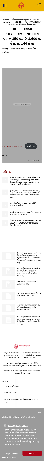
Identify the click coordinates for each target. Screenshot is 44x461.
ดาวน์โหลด (31, 146)
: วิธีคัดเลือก (6, 52)
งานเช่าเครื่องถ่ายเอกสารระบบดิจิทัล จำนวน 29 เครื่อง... (23, 204)
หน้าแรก (6, 20)
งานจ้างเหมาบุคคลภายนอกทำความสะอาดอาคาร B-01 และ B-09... (25, 213)
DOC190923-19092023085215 (12, 146)
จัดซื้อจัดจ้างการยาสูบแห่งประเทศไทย (25, 20)
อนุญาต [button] (32, 453)
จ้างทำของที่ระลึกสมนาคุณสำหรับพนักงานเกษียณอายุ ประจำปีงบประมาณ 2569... (28, 307)
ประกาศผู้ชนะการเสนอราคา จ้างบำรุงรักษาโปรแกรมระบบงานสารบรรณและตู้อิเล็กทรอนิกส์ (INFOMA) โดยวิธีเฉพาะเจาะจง (24, 193)
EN (39, 412)
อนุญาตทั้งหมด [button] (11, 453)
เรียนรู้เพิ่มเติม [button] (29, 417)
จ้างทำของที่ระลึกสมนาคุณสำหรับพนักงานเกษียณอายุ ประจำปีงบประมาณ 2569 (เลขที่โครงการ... (25, 222)
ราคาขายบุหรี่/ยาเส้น (11, 386)
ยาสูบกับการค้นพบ (11, 393)
